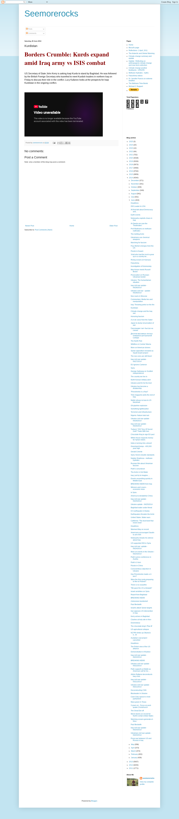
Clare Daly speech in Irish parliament (140, 698)
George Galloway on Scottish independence (142, 372)
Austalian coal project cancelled (139, 639)
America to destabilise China (142, 496)
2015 (131, 174)
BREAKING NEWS (138, 598)
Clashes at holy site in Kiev (141, 620)
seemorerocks (148, 778)
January (134, 758)
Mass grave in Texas (138, 702)
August (134, 194)
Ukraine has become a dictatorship (139, 387)
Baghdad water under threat (141, 508)
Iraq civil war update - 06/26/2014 (139, 425)
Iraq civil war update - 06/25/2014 (139, 500)
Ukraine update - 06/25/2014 (142, 504)
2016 (131, 171)
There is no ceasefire (139, 585)
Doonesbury (135, 623)
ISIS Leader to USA (138, 206)
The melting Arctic (137, 234)
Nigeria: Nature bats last (140, 415)
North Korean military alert (141, 380)
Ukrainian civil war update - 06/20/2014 (141, 734)
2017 (131, 168)
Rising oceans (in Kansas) (141, 260)
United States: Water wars (140, 517)
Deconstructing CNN (138, 690)
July (133, 197)
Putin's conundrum (138, 469)
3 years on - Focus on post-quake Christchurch (141, 706)
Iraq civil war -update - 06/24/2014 (139, 547)
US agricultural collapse (140, 629)
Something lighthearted (140, 409)
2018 (131, 165)
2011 (131, 768)
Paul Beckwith (136, 604)
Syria (133, 368)
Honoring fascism (137, 316)
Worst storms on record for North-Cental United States (142, 715)
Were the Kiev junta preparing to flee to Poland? (142, 580)
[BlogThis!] (61, 143)
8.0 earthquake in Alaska (140, 511)
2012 (131, 765)
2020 (131, 158)
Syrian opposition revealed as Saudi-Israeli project (142, 352)
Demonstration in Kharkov (140, 652)
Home (72, 226)
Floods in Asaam (137, 251)
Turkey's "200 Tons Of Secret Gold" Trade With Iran (141, 430)
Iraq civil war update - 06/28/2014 (139, 286)
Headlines (135, 203)
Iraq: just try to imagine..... (140, 475)
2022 (131, 151)
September (135, 190)
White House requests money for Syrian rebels (142, 439)
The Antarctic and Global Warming (142, 53)
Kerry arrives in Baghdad (140, 616)
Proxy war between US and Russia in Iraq (141, 739)
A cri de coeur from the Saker (142, 320)
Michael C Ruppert (136, 86)
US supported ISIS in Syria (141, 543)
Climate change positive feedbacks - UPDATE (138, 69)
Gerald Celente (136, 452)
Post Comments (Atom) (43, 230)
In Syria (133, 492)
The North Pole (136, 341)
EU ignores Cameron (139, 365)
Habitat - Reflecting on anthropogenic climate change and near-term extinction (140, 63)
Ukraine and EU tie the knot (141, 383)
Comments (32, 33)
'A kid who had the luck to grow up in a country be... (142, 255)
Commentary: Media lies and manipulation (142, 300)
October (134, 187)
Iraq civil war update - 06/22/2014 (139, 656)
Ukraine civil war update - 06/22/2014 (140, 665)
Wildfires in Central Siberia (141, 344)
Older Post (113, 226)
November (135, 184)
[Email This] (58, 143)
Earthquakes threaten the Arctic (142, 514)
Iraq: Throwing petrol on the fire (142, 305)
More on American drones (140, 348)
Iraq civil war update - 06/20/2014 (139, 729)
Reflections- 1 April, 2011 (138, 50)
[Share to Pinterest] (69, 143)
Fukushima (135, 263)
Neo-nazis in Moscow (139, 296)
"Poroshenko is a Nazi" (139, 392)
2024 (131, 145)
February (134, 754)
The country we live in (139, 377)
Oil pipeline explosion (139, 406)
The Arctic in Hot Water (139, 472)
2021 (131, 155)
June (133, 200)
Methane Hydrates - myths (139, 73)
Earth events (135, 215)
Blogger (94, 801)
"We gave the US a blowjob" (141, 588)
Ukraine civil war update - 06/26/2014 (140, 420)
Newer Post (29, 226)
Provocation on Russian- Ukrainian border (140, 276)
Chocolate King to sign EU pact (142, 434)
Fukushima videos (136, 76)
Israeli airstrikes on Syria (140, 591)
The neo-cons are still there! (141, 356)
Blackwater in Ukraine (139, 693)
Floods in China (137, 566)
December (135, 180)
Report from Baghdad (139, 595)
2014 (131, 178)
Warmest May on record (140, 529)
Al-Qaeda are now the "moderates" (139, 224)
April (133, 748)
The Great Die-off (137, 711)
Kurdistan (134, 308)
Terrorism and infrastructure (141, 412)
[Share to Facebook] (66, 143)
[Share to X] (64, 143)
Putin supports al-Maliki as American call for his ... (141, 670)
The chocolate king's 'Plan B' (141, 626)
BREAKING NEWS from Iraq (141, 484)
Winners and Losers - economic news (139, 488)
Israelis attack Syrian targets (141, 608)
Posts (30, 29)
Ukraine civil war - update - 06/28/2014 (141, 292)
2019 (131, 161)
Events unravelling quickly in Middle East (141, 480)
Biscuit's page (134, 48)
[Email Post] (54, 143)
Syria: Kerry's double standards (142, 455)
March (133, 751)
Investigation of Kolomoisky (141, 266)
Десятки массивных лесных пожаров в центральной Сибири (142, 336)
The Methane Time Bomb (138, 83)
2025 (131, 142)
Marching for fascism (138, 243)
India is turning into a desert (141, 443)
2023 (131, 148)
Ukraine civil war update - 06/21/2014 (140, 686)
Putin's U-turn (136, 562)
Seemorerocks (51, 13)
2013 (131, 762)
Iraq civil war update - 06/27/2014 (139, 360)
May (133, 744)
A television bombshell (139, 601)
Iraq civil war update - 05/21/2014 (139, 680)
